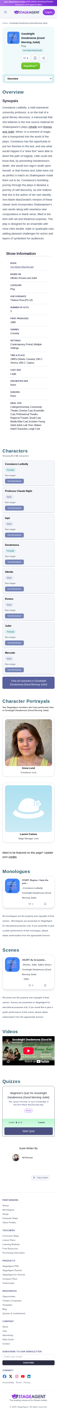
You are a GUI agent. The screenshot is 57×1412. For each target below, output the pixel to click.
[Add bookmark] (45, 903)
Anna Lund (28, 768)
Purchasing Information (13, 1253)
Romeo (26, 964)
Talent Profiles (9, 1222)
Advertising (7, 1335)
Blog (4, 1309)
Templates (7, 1305)
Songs (5, 1214)
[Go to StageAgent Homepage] (28, 1396)
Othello (32, 126)
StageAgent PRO (10, 1266)
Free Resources (10, 1248)
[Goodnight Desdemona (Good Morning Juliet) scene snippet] (12, 972)
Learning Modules (11, 1244)
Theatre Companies (12, 1300)
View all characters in (28, 683)
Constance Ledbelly (32, 888)
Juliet (33, 964)
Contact (6, 1343)
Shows (5, 23)
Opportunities (8, 1296)
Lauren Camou (28, 834)
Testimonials (8, 1283)
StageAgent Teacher (12, 1270)
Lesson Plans (8, 1240)
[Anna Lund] (28, 742)
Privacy (27, 1382)
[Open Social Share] (43, 58)
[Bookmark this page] (35, 58)
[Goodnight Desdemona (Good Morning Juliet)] (12, 892)
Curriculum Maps (10, 1236)
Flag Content (42, 1178)
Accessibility (8, 1382)
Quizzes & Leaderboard (13, 1313)
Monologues (8, 1210)
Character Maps (10, 1218)
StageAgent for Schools (13, 1274)
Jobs (4, 1331)
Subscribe (28, 1363)
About (5, 1327)
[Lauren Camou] (28, 808)
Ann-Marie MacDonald (32, 50)
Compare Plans (9, 1279)
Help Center (8, 1339)
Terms (19, 1382)
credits (13, 856)
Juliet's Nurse (44, 964)
